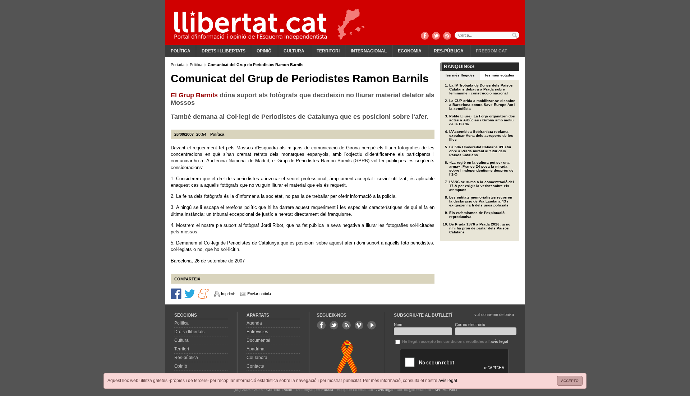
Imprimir (228, 294)
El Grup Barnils (194, 95)
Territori (328, 50)
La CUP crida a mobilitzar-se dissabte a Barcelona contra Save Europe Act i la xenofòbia (482, 105)
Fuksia (327, 389)
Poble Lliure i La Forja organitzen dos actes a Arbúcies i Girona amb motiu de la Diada (482, 120)
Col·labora (257, 357)
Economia (410, 50)
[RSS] (447, 36)
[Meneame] (203, 293)
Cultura (294, 50)
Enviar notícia (259, 294)
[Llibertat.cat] (250, 25)
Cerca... (487, 35)
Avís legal (384, 389)
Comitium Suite (279, 389)
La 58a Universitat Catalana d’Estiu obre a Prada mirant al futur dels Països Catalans (480, 151)
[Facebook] (424, 36)
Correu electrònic (470, 324)
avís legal (447, 380)
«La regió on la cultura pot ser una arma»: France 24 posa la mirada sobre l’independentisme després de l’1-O (481, 168)
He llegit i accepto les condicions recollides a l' (454, 341)
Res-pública (449, 50)
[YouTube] (371, 325)
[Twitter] (436, 36)
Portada (178, 64)
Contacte (255, 366)
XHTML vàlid (445, 389)
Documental (258, 340)
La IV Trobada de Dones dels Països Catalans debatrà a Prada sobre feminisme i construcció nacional (481, 89)
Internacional (369, 50)
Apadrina (255, 348)
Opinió (264, 50)
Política (180, 50)
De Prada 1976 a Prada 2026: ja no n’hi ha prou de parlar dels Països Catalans (479, 228)
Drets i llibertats (223, 50)
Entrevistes (257, 331)
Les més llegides (460, 75)
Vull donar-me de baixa (494, 314)
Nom (398, 324)
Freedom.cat (491, 50)
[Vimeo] (359, 325)
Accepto (570, 381)
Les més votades (499, 75)
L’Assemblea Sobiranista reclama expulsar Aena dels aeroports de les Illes (481, 135)
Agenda (254, 323)
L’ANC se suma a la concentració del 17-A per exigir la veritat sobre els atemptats (481, 186)
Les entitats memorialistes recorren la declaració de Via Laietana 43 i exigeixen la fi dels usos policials (480, 201)
